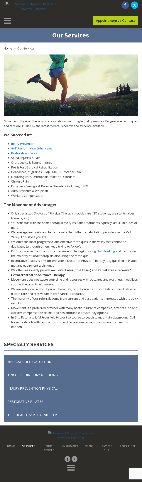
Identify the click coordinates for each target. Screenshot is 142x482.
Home (8, 48)
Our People (48, 448)
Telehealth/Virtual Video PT (33, 415)
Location (127, 446)
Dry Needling (106, 251)
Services (28, 446)
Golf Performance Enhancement (33, 148)
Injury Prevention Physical (32, 388)
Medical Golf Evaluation (29, 361)
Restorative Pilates (24, 153)
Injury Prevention (23, 144)
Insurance (70, 446)
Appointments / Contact (115, 20)
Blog (89, 446)
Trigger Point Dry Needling (32, 375)
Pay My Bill (107, 448)
